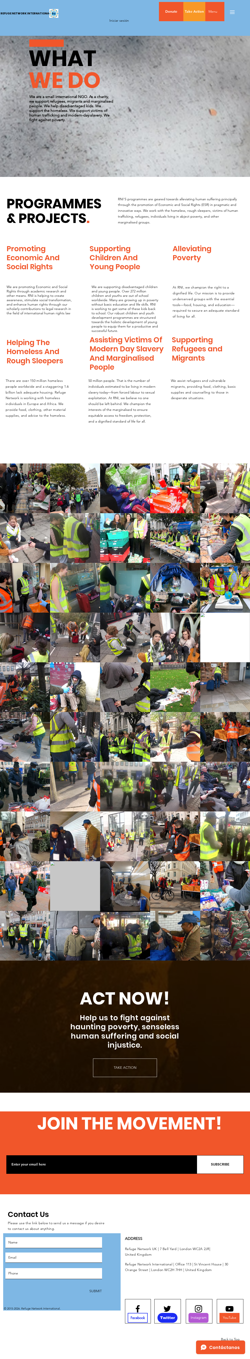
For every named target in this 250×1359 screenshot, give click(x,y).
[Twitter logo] (167, 1309)
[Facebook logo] (138, 1309)
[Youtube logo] (229, 1309)
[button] (223, 11)
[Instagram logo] (198, 1309)
